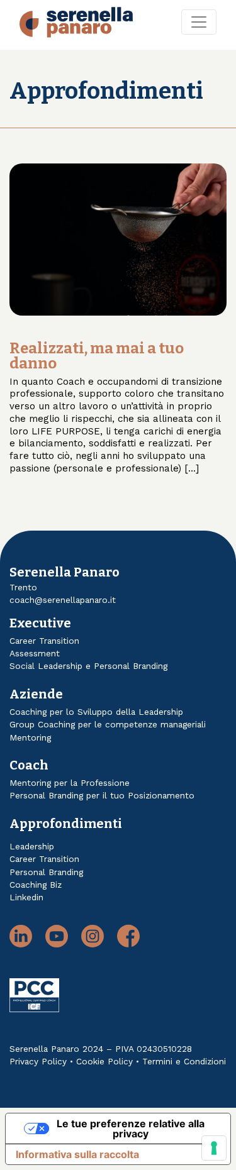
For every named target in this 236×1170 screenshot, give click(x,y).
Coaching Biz (35, 885)
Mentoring (30, 737)
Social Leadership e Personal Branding (88, 666)
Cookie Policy (104, 1061)
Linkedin (26, 897)
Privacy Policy (38, 1061)
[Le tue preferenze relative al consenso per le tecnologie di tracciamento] (214, 1148)
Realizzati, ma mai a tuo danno (96, 355)
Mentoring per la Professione (69, 783)
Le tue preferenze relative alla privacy (131, 1128)
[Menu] (198, 22)
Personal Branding (46, 872)
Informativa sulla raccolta (77, 1154)
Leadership (31, 846)
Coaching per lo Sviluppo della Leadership (96, 712)
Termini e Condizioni (184, 1061)
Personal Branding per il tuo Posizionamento (101, 795)
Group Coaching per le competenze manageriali (107, 724)
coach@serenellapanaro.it (62, 600)
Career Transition (44, 641)
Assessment (34, 653)
